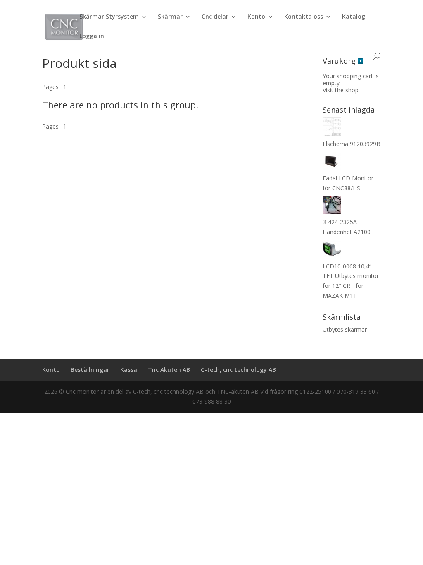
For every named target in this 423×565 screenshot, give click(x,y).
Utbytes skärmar (345, 329)
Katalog (353, 17)
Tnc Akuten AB (169, 369)
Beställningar (90, 369)
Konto (256, 17)
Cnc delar (215, 17)
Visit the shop (341, 90)
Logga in (91, 36)
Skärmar (170, 17)
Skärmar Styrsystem (109, 17)
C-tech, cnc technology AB (238, 369)
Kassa (128, 369)
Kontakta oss (303, 17)
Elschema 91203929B (351, 144)
